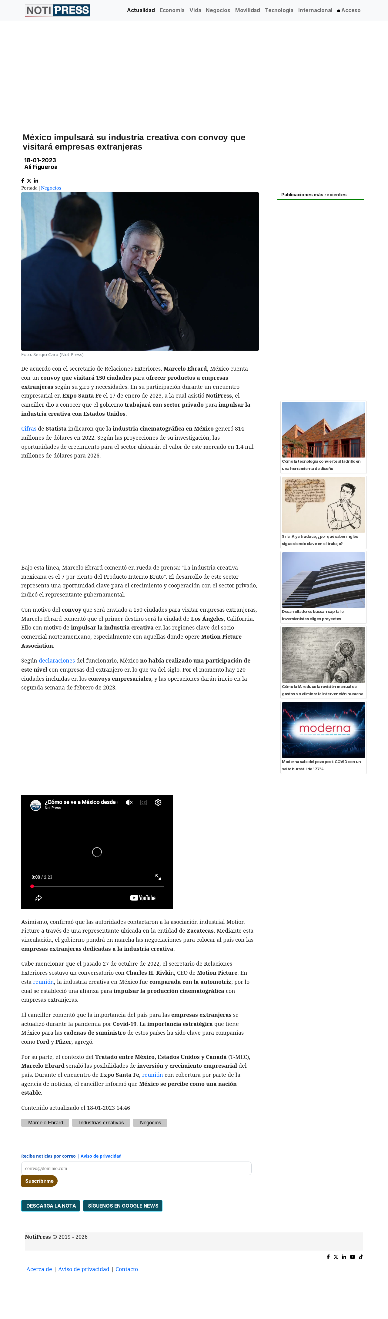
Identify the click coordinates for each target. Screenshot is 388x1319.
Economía (172, 10)
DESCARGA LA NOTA (50, 1206)
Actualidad (141, 10)
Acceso (350, 10)
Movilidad (247, 10)
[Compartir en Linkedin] (36, 179)
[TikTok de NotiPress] (361, 1255)
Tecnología (279, 10)
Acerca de (39, 1269)
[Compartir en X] (29, 179)
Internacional (315, 10)
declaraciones (57, 660)
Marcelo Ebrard (45, 1123)
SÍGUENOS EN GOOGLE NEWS (123, 1206)
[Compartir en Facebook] (22, 179)
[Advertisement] (194, 72)
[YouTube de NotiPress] (352, 1255)
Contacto (126, 1269)
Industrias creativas (101, 1123)
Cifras (28, 428)
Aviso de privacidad (101, 1156)
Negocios (218, 10)
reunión (43, 981)
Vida (195, 10)
